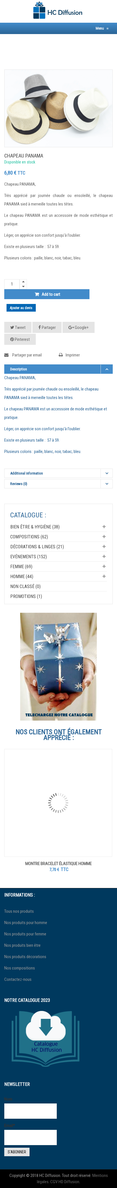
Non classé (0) (25, 586)
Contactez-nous (18, 979)
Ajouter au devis (21, 308)
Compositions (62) (29, 537)
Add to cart (51, 294)
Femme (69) (21, 566)
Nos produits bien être (22, 945)
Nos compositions (19, 968)
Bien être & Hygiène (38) (35, 527)
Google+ (81, 327)
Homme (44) (21, 576)
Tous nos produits (19, 911)
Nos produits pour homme (25, 922)
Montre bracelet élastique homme (58, 863)
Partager (48, 327)
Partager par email (26, 355)
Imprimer (73, 355)
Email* (9, 1125)
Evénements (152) (28, 556)
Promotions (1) (26, 596)
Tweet (20, 327)
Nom (8, 1099)
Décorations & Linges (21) (37, 546)
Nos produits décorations (25, 956)
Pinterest (22, 339)
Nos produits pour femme (25, 934)
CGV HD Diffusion (64, 1181)
